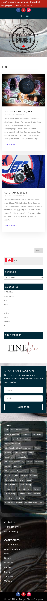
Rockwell (24, 475)
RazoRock (9, 475)
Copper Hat (26, 434)
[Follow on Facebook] (18, 10)
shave (22, 480)
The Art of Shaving (24, 489)
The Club (37, 489)
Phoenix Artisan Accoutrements (16, 471)
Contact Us (9, 522)
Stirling (28, 485)
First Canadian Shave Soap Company (18, 448)
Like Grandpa (22, 457)
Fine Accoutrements (12, 444)
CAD (15, 260)
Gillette (37, 448)
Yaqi (41, 503)
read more (10, 144)
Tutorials (7, 322)
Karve (31, 453)
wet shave (9, 498)
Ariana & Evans (16, 430)
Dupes (6, 305)
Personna (17, 466)
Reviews (6, 313)
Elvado (7, 439)
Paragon (8, 466)
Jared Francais (12, 114)
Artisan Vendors (9, 296)
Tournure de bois (25, 494)
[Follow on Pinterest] (23, 10)
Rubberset (33, 475)
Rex (16, 475)
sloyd (29, 480)
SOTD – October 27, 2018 (18, 111)
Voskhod (36, 494)
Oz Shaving (39, 462)
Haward (8, 453)
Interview (7, 309)
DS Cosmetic (37, 434)
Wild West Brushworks (13, 503)
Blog (5, 300)
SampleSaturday (11, 480)
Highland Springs (20, 453)
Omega (29, 462)
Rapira (33, 471)
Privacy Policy (11, 531)
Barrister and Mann (12, 434)
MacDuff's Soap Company (14, 462)
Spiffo (22, 485)
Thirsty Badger (10, 494)
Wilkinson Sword (31, 503)
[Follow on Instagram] (29, 10)
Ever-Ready (17, 439)
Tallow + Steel (10, 489)
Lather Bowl (9, 457)
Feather (27, 439)
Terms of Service (12, 527)
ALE (6, 430)
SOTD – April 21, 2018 (15, 193)
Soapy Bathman (11, 485)
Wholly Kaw (19, 498)
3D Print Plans (8, 292)
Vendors (6, 326)
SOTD (21, 114)
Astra (26, 430)
